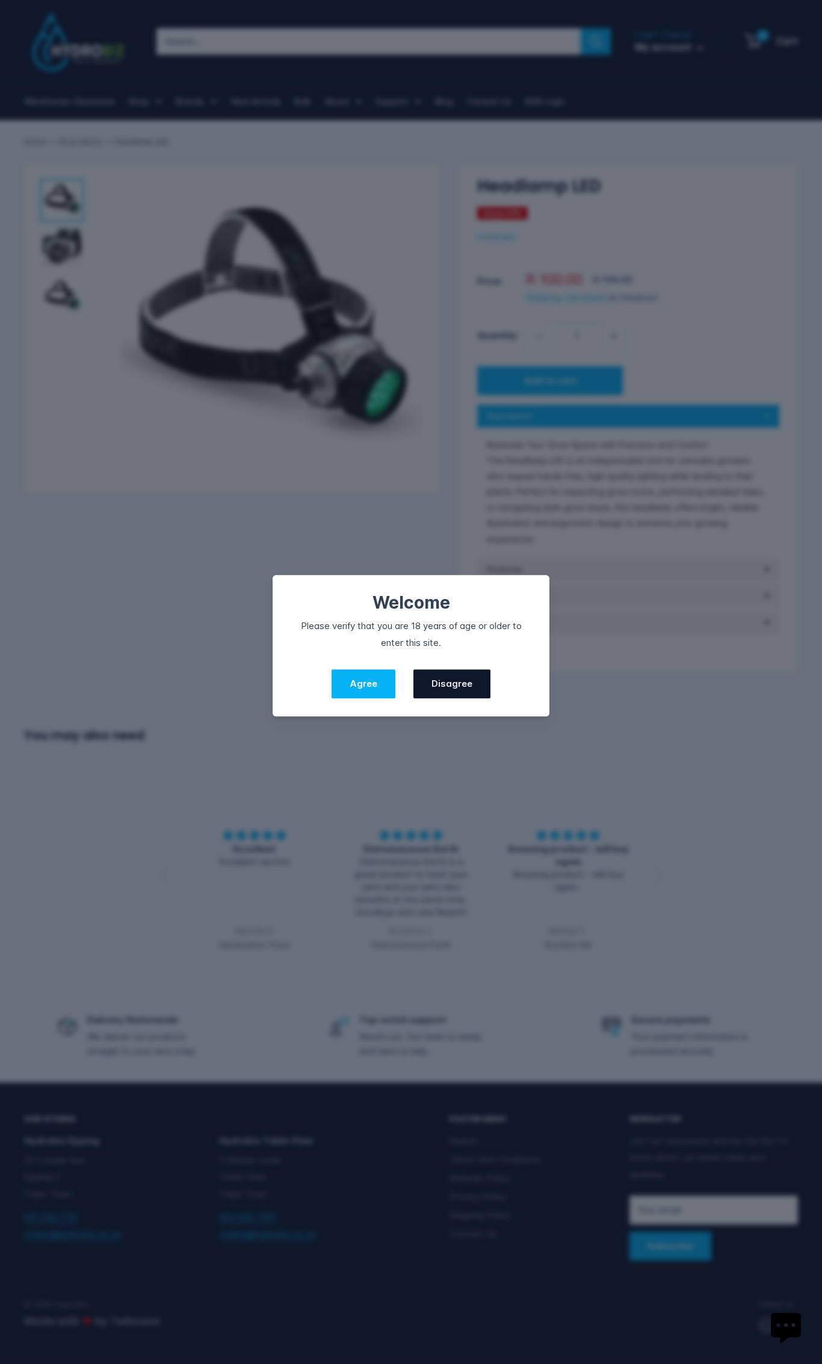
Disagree (451, 684)
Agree (363, 684)
